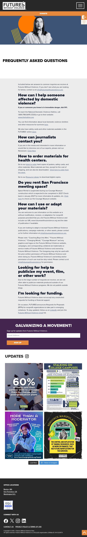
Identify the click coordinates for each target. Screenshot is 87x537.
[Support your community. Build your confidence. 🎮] (24, 435)
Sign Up (17, 342)
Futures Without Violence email (30, 312)
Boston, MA (8, 489)
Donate (43, 13)
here (46, 124)
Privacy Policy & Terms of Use (28, 527)
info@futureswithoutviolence (29, 262)
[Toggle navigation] (80, 5)
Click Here (32, 151)
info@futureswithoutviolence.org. (53, 233)
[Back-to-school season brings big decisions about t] (24, 386)
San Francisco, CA (10, 492)
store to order (31, 164)
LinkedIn (53, 310)
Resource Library (32, 177)
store (34, 132)
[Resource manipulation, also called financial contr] (63, 435)
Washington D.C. (10, 494)
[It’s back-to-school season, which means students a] (63, 386)
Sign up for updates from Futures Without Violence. (27, 331)
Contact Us (9, 527)
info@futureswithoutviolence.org (50, 89)
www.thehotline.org (26, 117)
